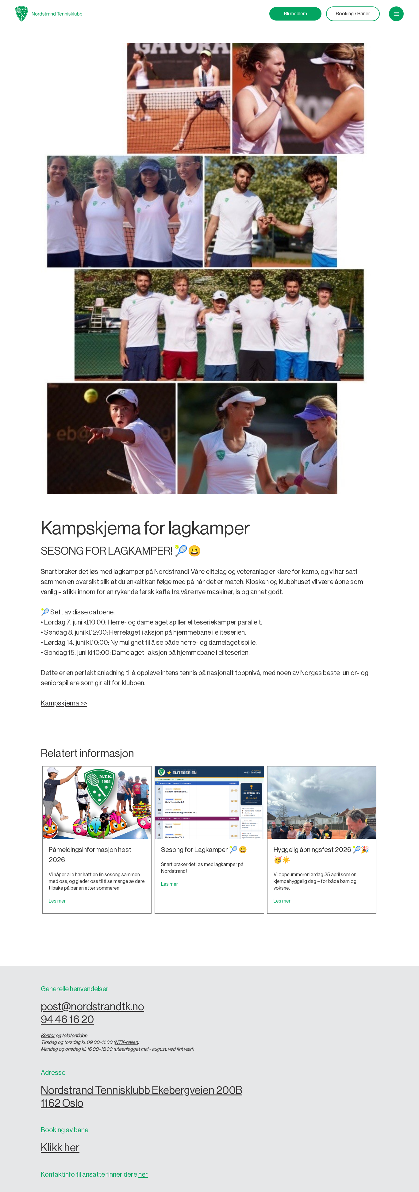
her (143, 1174)
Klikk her (60, 1147)
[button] (396, 13)
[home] (48, 13)
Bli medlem (295, 13)
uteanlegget (127, 1049)
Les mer (57, 901)
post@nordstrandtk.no (92, 1006)
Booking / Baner (353, 13)
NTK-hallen (126, 1042)
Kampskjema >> (64, 703)
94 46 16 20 (67, 1019)
